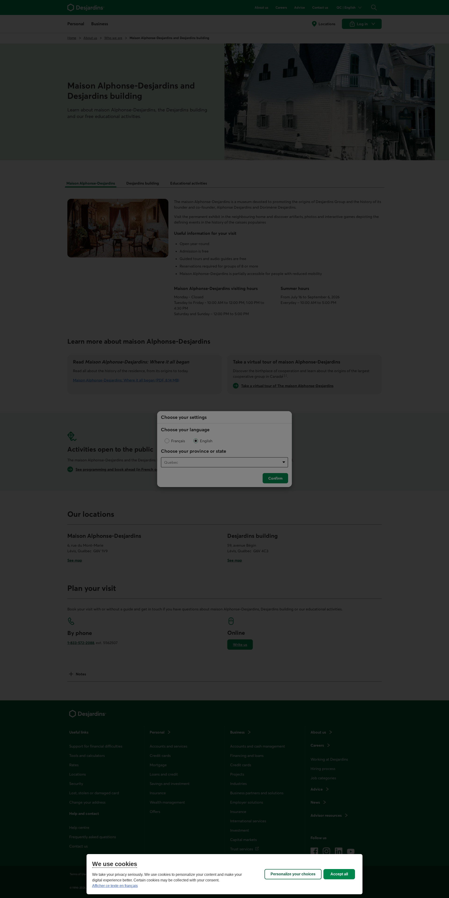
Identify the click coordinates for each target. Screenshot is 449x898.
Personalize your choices (293, 874)
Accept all (339, 874)
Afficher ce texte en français (115, 886)
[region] (224, 874)
